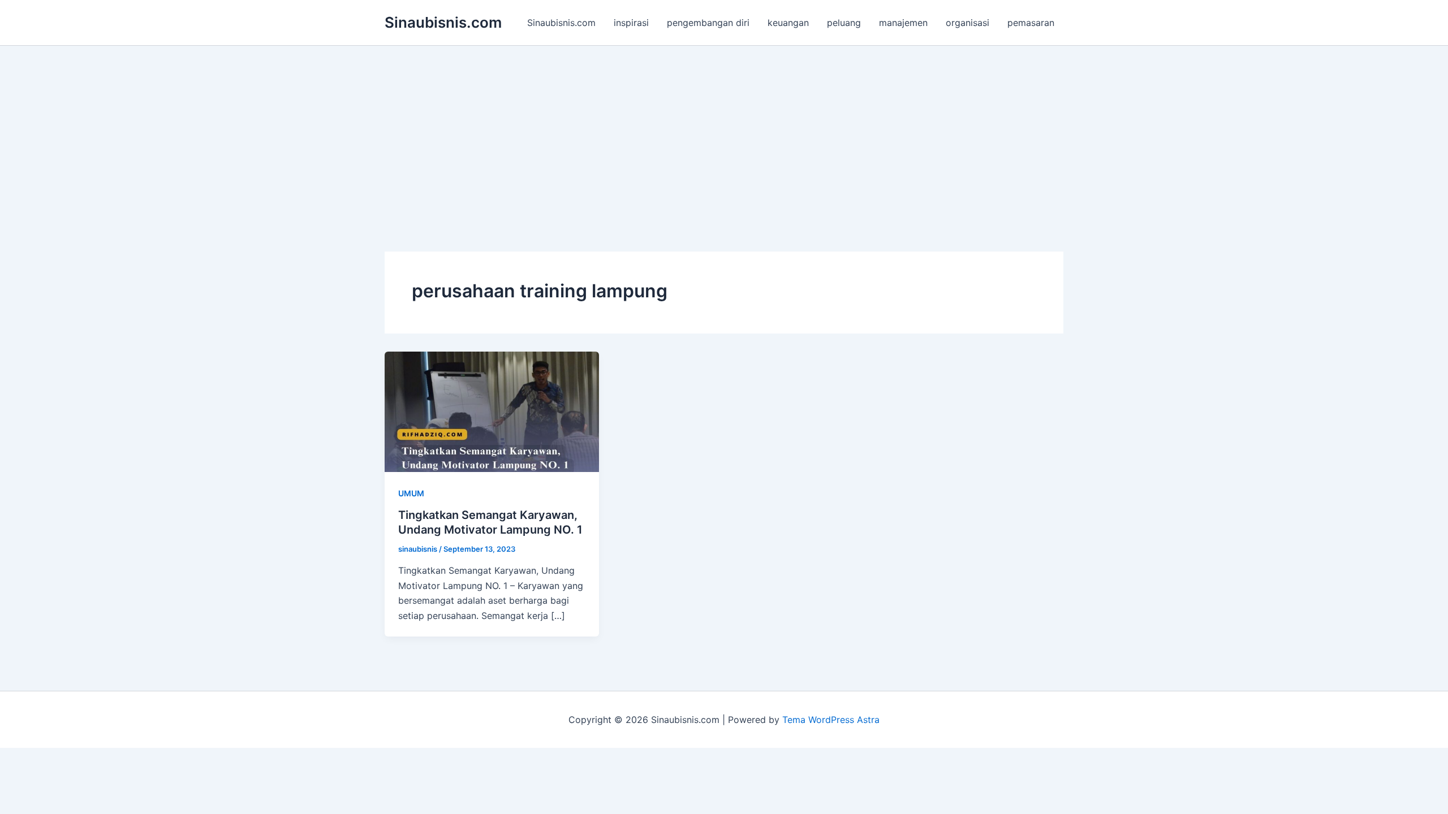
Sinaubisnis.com (443, 22)
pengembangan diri (708, 22)
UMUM (411, 493)
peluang (844, 22)
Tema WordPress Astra (831, 719)
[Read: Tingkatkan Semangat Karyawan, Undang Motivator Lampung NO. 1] (492, 411)
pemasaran (1030, 22)
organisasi (967, 22)
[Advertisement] (724, 130)
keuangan (788, 22)
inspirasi (631, 22)
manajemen (903, 22)
